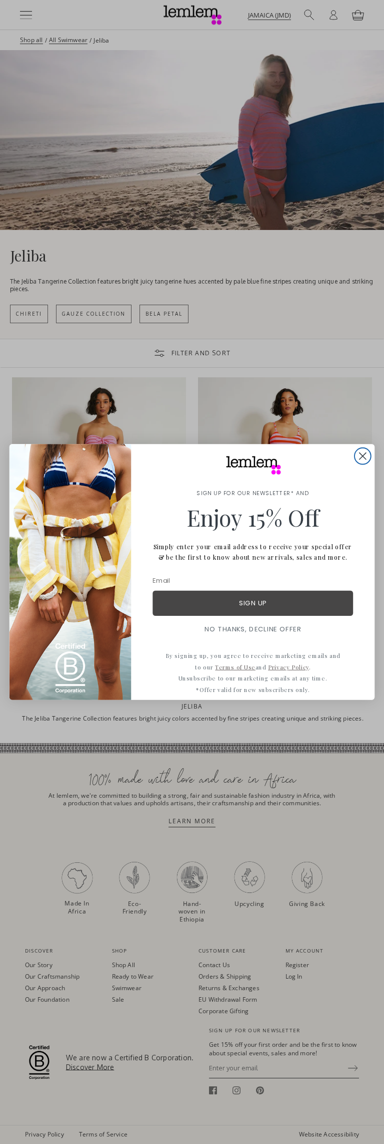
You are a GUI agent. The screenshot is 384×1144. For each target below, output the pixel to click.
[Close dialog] (362, 456)
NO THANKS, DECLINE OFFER (252, 629)
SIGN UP (252, 603)
